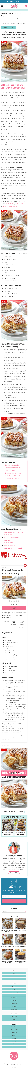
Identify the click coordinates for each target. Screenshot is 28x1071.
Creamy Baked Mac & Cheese (20, 962)
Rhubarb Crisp (10, 204)
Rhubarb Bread (8, 542)
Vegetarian (14, 1016)
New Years (14, 1009)
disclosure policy (21, 23)
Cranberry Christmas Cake (13, 467)
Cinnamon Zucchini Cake (12, 478)
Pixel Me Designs (16, 1064)
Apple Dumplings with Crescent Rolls (7, 962)
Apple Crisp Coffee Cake (7, 946)
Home (14, 973)
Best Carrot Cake (10, 470)
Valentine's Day (14, 989)
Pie (14, 1044)
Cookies (14, 1038)
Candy (14, 1035)
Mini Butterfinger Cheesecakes (20, 833)
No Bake (14, 1046)
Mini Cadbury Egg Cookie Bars (7, 833)
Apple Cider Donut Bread (20, 930)
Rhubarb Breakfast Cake (11, 537)
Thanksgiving (14, 1003)
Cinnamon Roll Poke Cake (13, 473)
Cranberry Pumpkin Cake (12, 465)
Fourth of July (14, 997)
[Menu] (2, 6)
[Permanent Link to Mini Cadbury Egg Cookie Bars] (8, 830)
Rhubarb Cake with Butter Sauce (14, 532)
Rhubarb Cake (8, 534)
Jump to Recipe (8, 27)
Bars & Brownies (14, 1026)
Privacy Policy (14, 979)
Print (14, 608)
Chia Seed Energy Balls (20, 946)
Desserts (21, 811)
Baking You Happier (14, 5)
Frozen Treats (14, 1041)
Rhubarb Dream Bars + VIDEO (13, 548)
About (14, 976)
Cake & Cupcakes (9, 811)
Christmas (14, 1006)
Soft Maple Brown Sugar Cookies (7, 931)
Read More (14, 872)
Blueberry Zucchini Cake (12, 475)
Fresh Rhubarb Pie (21, 204)
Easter (14, 994)
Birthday (14, 986)
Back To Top (14, 1067)
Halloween (14, 1000)
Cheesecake (14, 1032)
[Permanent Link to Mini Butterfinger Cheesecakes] (20, 830)
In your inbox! (15, 1)
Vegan (14, 1019)
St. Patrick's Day (14, 992)
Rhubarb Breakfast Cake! (11, 206)
